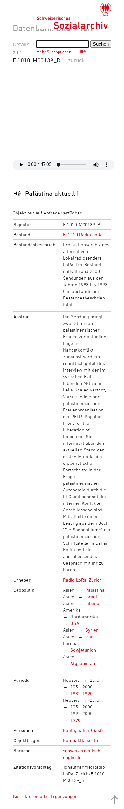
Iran (89, 636)
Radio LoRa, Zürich (82, 579)
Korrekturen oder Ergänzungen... (47, 796)
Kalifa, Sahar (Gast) (83, 730)
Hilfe (83, 51)
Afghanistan (82, 663)
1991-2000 (81, 713)
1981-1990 (81, 693)
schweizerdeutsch (81, 750)
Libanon (93, 603)
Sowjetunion (83, 650)
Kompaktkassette (81, 740)
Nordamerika (84, 616)
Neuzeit (71, 680)
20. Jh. (96, 680)
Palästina (95, 590)
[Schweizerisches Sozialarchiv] (74, 16)
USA (74, 623)
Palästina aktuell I (52, 193)
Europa (70, 643)
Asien (68, 590)
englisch (71, 757)
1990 (75, 720)
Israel (91, 596)
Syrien (92, 630)
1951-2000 (81, 686)
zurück (76, 60)
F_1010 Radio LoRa (83, 234)
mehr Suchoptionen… (55, 51)
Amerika (72, 610)
